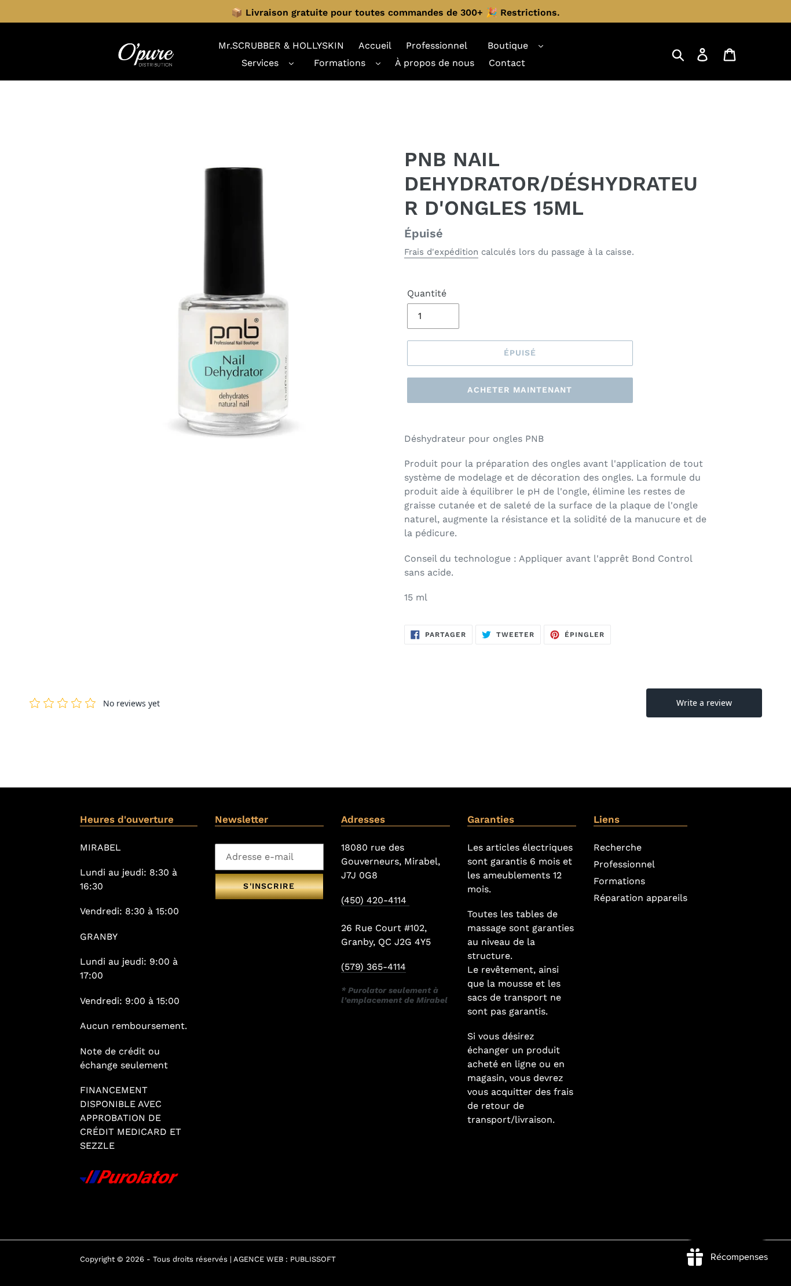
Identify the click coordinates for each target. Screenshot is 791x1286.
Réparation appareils (640, 897)
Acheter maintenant (519, 389)
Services (260, 62)
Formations (339, 62)
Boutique (508, 45)
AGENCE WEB (258, 1259)
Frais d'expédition (441, 252)
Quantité (426, 293)
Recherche (618, 847)
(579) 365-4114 (373, 966)
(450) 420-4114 (375, 900)
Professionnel (624, 864)
